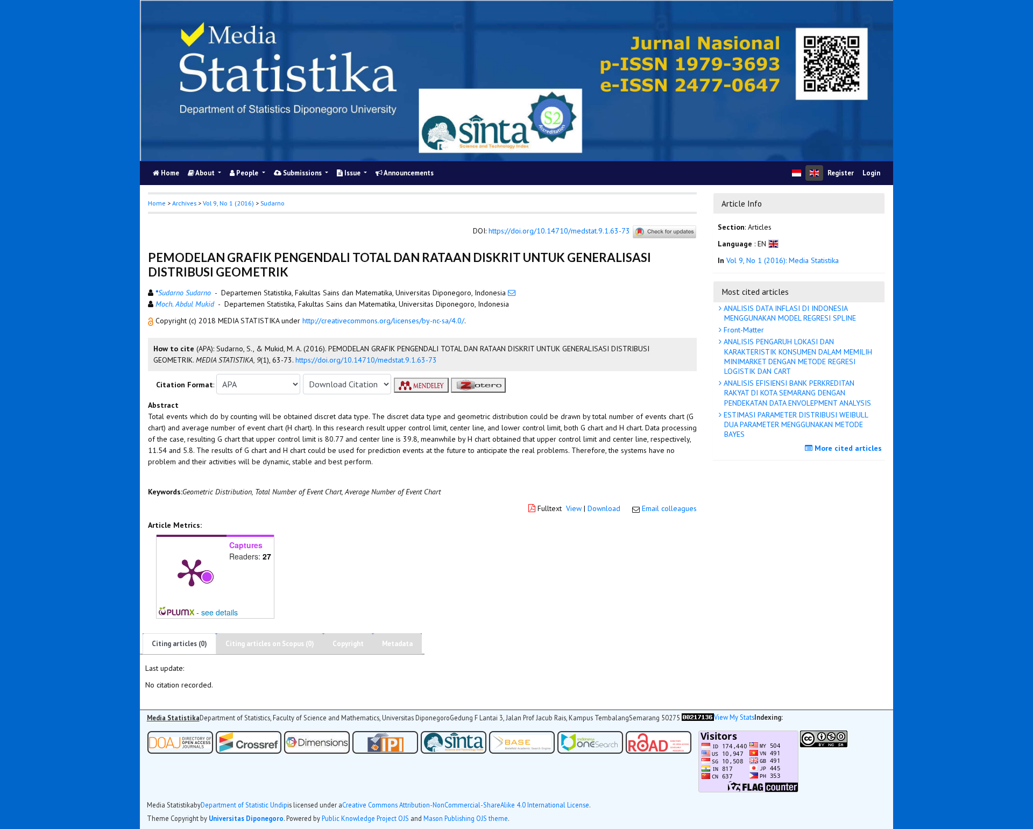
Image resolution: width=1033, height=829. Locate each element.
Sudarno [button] (272, 203)
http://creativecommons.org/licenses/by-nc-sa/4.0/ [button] (383, 320)
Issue (352, 173)
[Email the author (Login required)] (511, 292)
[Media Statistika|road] (659, 741)
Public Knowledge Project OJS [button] (365, 818)
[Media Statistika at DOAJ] (180, 741)
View (574, 508)
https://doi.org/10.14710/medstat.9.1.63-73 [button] (366, 360)
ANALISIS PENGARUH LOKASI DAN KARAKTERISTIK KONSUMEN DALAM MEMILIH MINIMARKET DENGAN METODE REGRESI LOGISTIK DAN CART (796, 356)
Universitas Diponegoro (246, 818)
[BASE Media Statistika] (522, 741)
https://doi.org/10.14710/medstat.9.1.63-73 (559, 231)
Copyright (348, 643)
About (205, 173)
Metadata (397, 643)
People (247, 173)
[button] (151, 320)
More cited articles (847, 448)
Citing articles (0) (179, 643)
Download (604, 508)
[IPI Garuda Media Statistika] (385, 741)
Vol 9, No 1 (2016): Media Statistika (782, 260)
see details (219, 612)
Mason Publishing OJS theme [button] (465, 818)
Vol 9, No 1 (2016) (228, 203)
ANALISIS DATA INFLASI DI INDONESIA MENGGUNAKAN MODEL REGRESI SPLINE (788, 313)
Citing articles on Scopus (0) (269, 643)
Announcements (408, 173)
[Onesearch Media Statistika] (590, 741)
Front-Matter (742, 330)
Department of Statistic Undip (244, 805)
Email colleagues (669, 508)
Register (840, 173)
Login (871, 173)
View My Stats (734, 717)
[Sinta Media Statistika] (453, 741)
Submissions (302, 173)
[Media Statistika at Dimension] (317, 741)
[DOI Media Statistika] (248, 741)
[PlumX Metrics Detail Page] (191, 572)
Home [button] (157, 203)
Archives (184, 203)
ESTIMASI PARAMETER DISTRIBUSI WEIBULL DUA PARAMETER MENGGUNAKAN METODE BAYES (794, 424)
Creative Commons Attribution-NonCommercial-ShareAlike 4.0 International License (465, 805)
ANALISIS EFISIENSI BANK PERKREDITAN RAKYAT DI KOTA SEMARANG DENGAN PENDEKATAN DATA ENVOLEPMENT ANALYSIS (796, 392)
